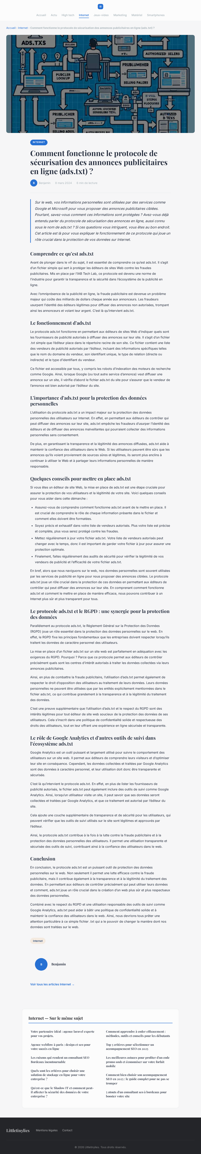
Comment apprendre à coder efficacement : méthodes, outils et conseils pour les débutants (138, 1033)
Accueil (41, 15)
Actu (54, 15)
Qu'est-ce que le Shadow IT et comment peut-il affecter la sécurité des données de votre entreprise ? (62, 1092)
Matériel (137, 15)
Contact (67, 1130)
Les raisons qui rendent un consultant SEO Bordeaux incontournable (60, 1060)
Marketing (120, 15)
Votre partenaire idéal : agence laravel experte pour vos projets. (62, 1033)
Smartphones (156, 15)
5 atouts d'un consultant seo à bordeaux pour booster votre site (136, 1094)
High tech (68, 15)
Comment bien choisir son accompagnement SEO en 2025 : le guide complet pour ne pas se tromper (137, 1079)
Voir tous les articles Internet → (52, 984)
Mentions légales (47, 1130)
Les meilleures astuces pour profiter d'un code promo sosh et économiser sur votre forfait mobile (138, 1062)
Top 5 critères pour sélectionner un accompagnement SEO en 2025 (130, 1047)
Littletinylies (18, 1130)
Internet (84, 15)
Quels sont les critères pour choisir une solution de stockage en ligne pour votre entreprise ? (58, 1075)
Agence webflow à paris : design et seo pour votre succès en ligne (60, 1047)
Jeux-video (101, 15)
